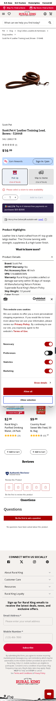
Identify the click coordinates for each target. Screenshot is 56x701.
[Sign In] (45, 14)
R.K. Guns (8, 3)
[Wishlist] (9, 14)
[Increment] (15, 197)
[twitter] (21, 562)
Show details (40, 382)
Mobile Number (13, 631)
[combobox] (28, 23)
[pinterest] (47, 562)
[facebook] (8, 562)
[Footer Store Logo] (28, 684)
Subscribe (28, 647)
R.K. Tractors (20, 3)
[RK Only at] (15, 406)
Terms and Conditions (23, 673)
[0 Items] (51, 14)
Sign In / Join (42, 161)
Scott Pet (7, 124)
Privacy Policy (22, 324)
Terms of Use (20, 331)
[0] (51, 14)
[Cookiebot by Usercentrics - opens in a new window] (34, 299)
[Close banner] (52, 299)
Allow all (28, 391)
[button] (28, 257)
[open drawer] (3, 14)
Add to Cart (14, 452)
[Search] (50, 22)
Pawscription (34, 3)
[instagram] (34, 562)
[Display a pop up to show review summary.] (48, 436)
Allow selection (28, 400)
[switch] (49, 353)
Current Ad (47, 3)
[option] (15, 423)
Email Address (12, 615)
